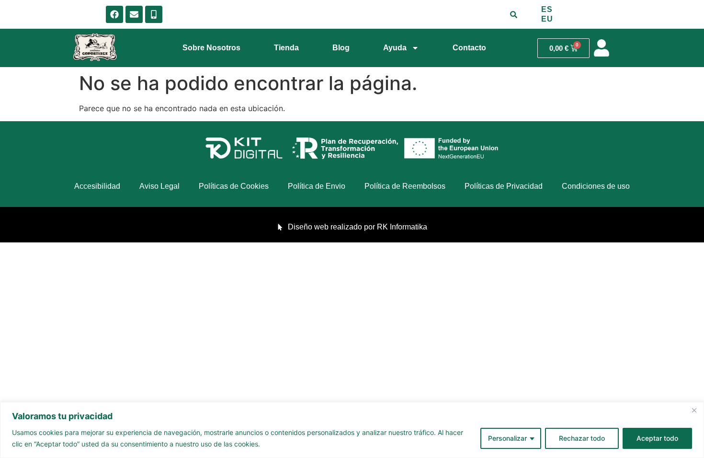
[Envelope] (134, 14)
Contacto (469, 48)
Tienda (286, 48)
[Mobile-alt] (153, 14)
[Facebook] (114, 14)
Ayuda (395, 48)
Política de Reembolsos (404, 186)
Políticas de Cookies (234, 186)
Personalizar (507, 438)
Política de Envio (316, 186)
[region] (352, 430)
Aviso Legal (159, 186)
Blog (341, 48)
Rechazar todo (582, 438)
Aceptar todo (657, 438)
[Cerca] (694, 410)
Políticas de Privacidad (504, 186)
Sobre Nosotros (211, 48)
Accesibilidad (97, 186)
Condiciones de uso (596, 186)
